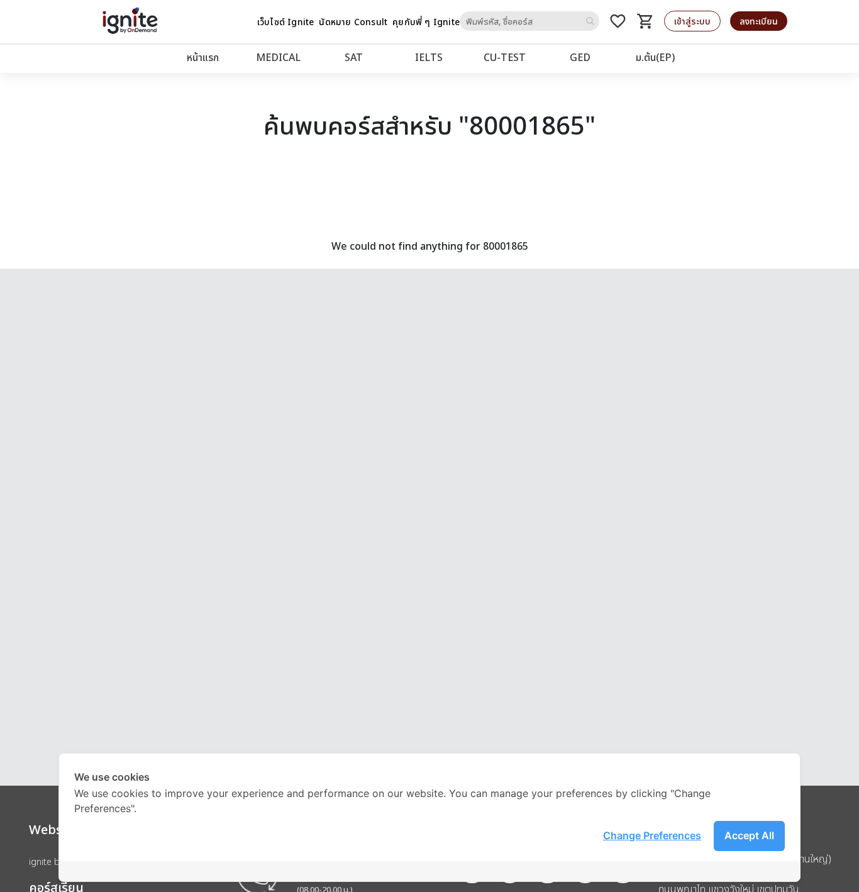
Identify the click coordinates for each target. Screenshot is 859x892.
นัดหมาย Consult (353, 22)
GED (580, 57)
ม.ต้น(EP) (655, 57)
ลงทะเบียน (759, 21)
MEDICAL (278, 57)
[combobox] (529, 21)
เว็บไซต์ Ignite (285, 22)
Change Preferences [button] (652, 835)
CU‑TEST (505, 57)
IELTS (429, 57)
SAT (354, 57)
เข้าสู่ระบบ (692, 21)
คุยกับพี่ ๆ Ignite (426, 22)
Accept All (749, 835)
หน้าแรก (203, 57)
